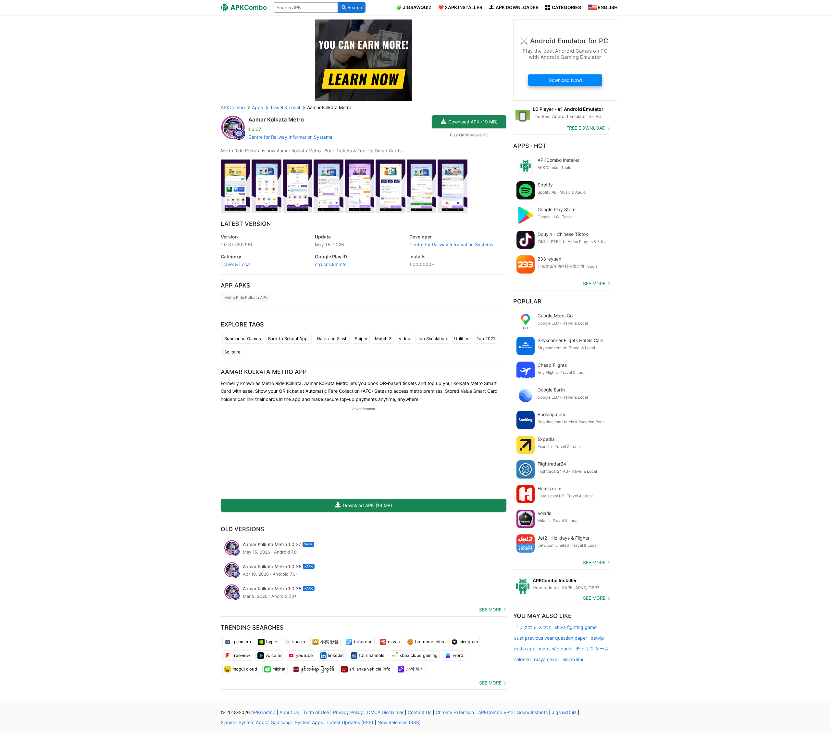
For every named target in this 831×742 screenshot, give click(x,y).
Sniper (361, 338)
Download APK (473, 121)
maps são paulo (555, 648)
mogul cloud (244, 669)
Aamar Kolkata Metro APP (264, 371)
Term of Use (316, 712)
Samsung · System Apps (297, 722)
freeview (241, 655)
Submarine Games (242, 338)
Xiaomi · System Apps (244, 722)
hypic (271, 641)
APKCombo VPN (495, 712)
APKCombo (233, 107)
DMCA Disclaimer (385, 712)
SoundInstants (532, 712)
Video (404, 338)
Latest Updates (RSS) (350, 722)
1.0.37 (236, 244)
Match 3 (383, 338)
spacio (298, 641)
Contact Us (419, 712)
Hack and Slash (332, 338)
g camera (241, 641)
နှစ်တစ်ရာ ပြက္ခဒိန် (317, 669)
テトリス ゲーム (592, 648)
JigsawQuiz (564, 712)
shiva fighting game (576, 627)
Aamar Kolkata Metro (276, 119)
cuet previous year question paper (550, 638)
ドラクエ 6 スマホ (533, 627)
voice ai (273, 655)
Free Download (585, 128)
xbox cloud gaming (419, 655)
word (458, 655)
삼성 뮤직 (415, 669)
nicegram (468, 641)
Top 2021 (486, 338)
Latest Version (246, 223)
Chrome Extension (455, 712)
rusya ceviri (546, 659)
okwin (394, 641)
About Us (289, 712)
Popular (527, 301)
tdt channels (371, 655)
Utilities (461, 338)
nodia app (525, 648)
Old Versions (242, 529)
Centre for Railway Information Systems (290, 137)
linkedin (336, 655)
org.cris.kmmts (330, 264)
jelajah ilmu (573, 659)
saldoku (522, 659)
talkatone (363, 641)
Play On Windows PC (469, 135)
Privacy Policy (348, 712)
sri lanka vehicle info (370, 669)
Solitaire (232, 351)
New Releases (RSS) (399, 722)
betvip (597, 638)
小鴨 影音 (329, 641)
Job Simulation (432, 338)
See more (490, 609)
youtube (304, 655)
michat (279, 669)
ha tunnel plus (429, 641)
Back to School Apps (289, 338)
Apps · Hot (529, 145)
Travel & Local (236, 264)
